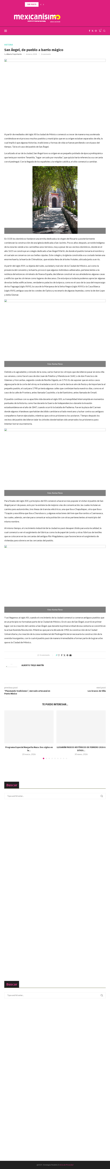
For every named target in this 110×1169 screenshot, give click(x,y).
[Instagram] (96, 31)
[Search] (104, 31)
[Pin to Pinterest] (67, 655)
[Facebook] (89, 31)
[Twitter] (93, 31)
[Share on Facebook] (61, 655)
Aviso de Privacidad (66, 1165)
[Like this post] (59, 655)
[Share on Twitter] (64, 655)
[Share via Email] (70, 655)
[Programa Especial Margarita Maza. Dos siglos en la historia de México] (29, 726)
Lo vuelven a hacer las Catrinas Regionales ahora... (47, 4)
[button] (41, 4)
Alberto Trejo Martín (14, 54)
